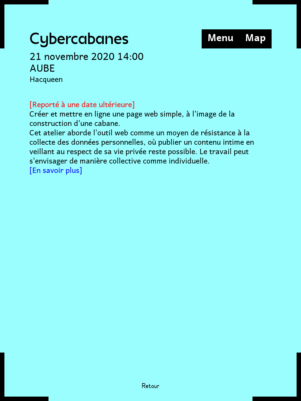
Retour (150, 386)
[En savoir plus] (55, 169)
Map (255, 36)
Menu (220, 36)
